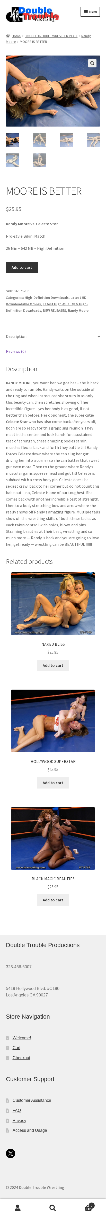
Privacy (19, 1120)
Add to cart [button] (53, 665)
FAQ (17, 1110)
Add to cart (22, 267)
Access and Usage (30, 1130)
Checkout (21, 1058)
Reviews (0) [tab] (16, 351)
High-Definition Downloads (47, 297)
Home (16, 36)
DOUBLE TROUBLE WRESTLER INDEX (51, 36)
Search (52, 1208)
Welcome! (22, 1038)
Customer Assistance (32, 1100)
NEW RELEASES (54, 310)
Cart (16, 1048)
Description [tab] (16, 336)
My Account (17, 1208)
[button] (92, 63)
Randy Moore (78, 310)
